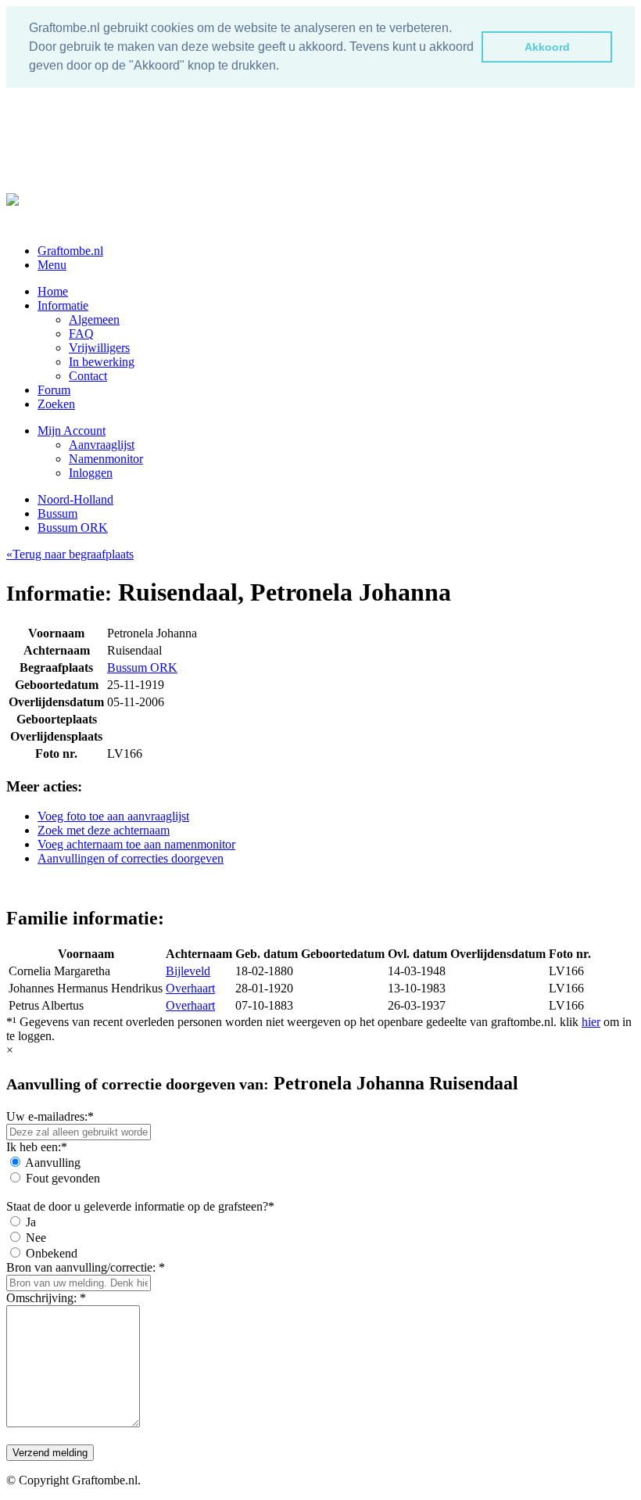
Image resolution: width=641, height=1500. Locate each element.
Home (53, 291)
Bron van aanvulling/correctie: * (85, 1267)
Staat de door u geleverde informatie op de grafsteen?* (140, 1206)
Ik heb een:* (36, 1147)
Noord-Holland (75, 499)
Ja (31, 1222)
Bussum (57, 513)
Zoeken (56, 404)
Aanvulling (53, 1162)
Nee (36, 1237)
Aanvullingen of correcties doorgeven (131, 858)
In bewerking (101, 361)
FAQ (81, 333)
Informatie (63, 305)
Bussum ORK (73, 527)
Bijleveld (188, 971)
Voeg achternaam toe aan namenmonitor (136, 844)
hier (591, 1021)
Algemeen (94, 319)
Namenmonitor (106, 458)
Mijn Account (72, 430)
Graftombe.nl (70, 250)
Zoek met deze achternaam (104, 830)
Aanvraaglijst (101, 444)
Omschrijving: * (46, 1297)
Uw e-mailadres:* (50, 1116)
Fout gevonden (63, 1178)
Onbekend (51, 1253)
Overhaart (190, 988)
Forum (54, 390)
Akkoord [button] (547, 47)
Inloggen (91, 472)
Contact (88, 375)
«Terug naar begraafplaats (70, 554)
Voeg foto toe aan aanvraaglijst (113, 816)
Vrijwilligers (99, 347)
